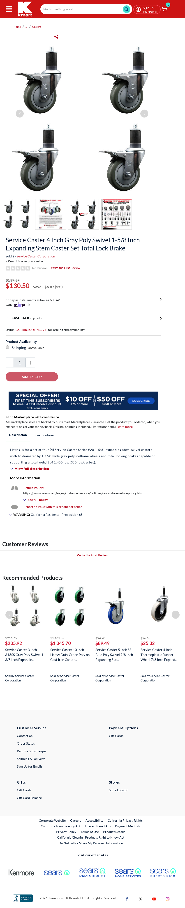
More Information (25, 478)
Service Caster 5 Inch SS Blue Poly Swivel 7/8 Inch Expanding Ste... (114, 655)
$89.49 (102, 643)
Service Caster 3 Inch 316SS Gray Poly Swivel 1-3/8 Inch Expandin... (24, 655)
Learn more (125, 427)
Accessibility (94, 820)
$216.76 (11, 638)
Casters (36, 26)
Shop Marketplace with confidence (32, 417)
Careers (76, 820)
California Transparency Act (60, 826)
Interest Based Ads (98, 826)
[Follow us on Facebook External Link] (127, 899)
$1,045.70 (60, 643)
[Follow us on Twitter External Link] (140, 899)
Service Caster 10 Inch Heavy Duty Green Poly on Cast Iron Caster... (70, 655)
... (26, 26)
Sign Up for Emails (29, 766)
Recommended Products (32, 577)
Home (17, 26)
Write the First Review (65, 268)
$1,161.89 (57, 638)
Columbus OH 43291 (31, 330)
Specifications (44, 435)
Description (18, 435)
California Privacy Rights (125, 820)
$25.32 (148, 643)
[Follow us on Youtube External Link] (154, 899)
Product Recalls (114, 832)
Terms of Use (90, 832)
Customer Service (31, 728)
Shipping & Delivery (31, 759)
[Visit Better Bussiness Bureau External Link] (23, 898)
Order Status (26, 743)
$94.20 (100, 638)
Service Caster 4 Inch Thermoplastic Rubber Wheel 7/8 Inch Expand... (159, 655)
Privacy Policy (66, 832)
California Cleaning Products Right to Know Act (90, 837)
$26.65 (145, 638)
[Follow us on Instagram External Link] (167, 899)
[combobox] (86, 9)
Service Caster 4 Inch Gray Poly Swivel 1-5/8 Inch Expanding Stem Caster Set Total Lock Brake (73, 244)
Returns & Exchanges (31, 751)
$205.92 (13, 643)
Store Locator (118, 790)
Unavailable (37, 348)
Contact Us (24, 736)
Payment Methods (128, 826)
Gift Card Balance (29, 798)
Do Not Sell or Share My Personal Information (91, 843)
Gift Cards (116, 736)
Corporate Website (52, 820)
